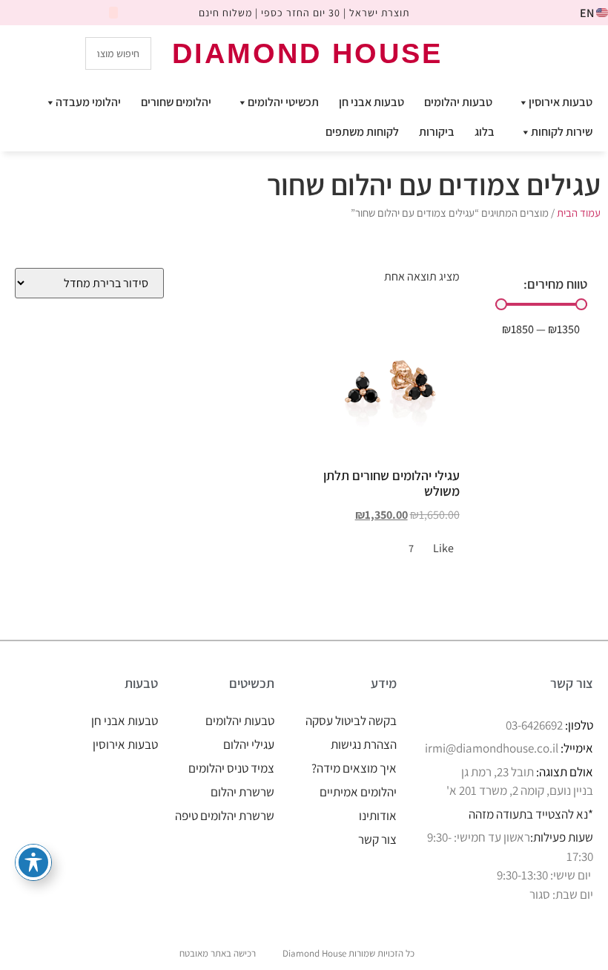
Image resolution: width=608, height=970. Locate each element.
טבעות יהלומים (458, 102)
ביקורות (437, 132)
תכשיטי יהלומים (283, 102)
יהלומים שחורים (176, 102)
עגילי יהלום (248, 744)
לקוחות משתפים (362, 132)
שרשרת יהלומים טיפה (224, 815)
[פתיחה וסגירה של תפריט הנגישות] (33, 862)
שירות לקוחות (561, 132)
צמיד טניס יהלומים (231, 768)
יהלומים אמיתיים (358, 792)
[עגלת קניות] (532, 52)
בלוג (485, 132)
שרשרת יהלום (242, 792)
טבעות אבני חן (371, 102)
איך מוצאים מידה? (354, 768)
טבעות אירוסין (560, 102)
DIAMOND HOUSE (307, 53)
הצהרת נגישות (364, 744)
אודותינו (378, 815)
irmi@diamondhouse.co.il (491, 748)
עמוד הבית (579, 213)
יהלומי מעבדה (88, 102)
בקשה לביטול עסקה (351, 720)
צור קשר (377, 839)
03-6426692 (534, 725)
